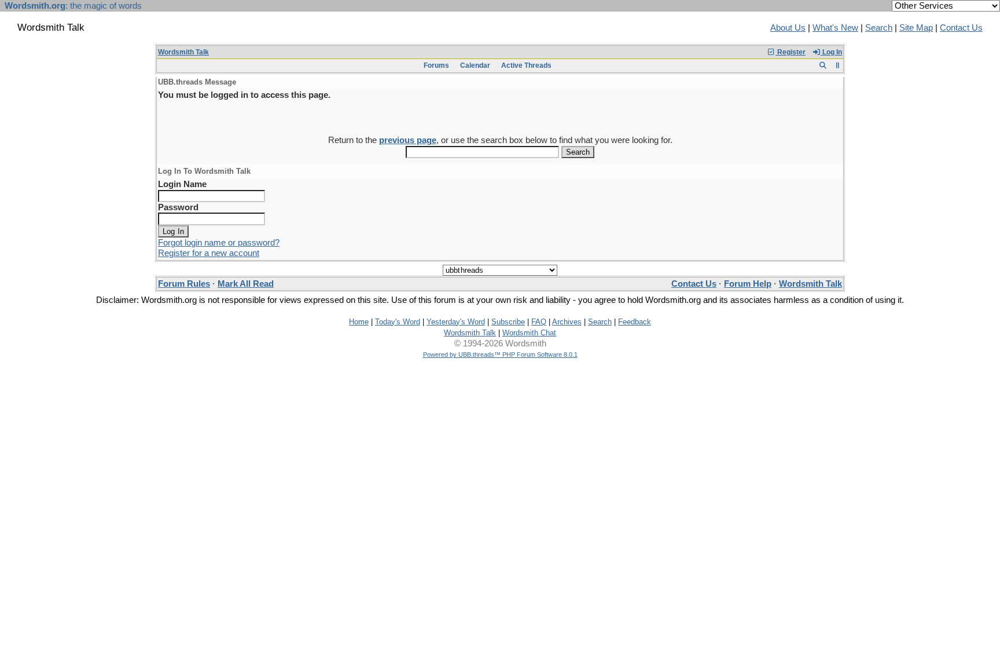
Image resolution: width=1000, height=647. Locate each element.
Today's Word (397, 321)
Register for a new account (208, 253)
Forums (436, 65)
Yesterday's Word (456, 321)
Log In (831, 52)
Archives (567, 321)
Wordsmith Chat (529, 332)
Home (359, 321)
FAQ (538, 321)
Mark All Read (246, 283)
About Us (788, 27)
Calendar (475, 65)
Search (878, 27)
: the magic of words (73, 5)
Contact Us (961, 27)
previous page (407, 140)
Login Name (182, 184)
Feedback (634, 321)
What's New (835, 27)
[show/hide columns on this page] (837, 65)
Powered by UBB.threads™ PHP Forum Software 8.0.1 (500, 354)
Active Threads (526, 65)
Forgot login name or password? (219, 242)
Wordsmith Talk (183, 52)
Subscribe (508, 321)
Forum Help (747, 283)
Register (790, 52)
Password (178, 207)
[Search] (822, 65)
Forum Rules (184, 283)
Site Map (916, 27)
